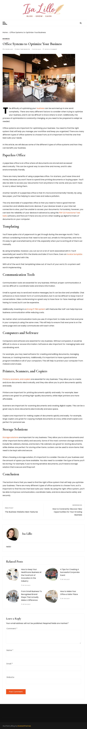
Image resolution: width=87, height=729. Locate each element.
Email (9, 663)
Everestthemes (24, 726)
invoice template (74, 254)
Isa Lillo (38, 49)
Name (9, 650)
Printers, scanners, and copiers (17, 379)
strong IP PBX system (35, 309)
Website (10, 677)
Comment (11, 628)
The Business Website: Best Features (21, 512)
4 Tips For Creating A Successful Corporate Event (70, 572)
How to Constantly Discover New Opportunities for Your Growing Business (67, 512)
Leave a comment (51, 49)
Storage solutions (10, 437)
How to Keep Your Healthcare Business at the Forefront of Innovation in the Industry (31, 575)
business (40, 108)
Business (6, 39)
